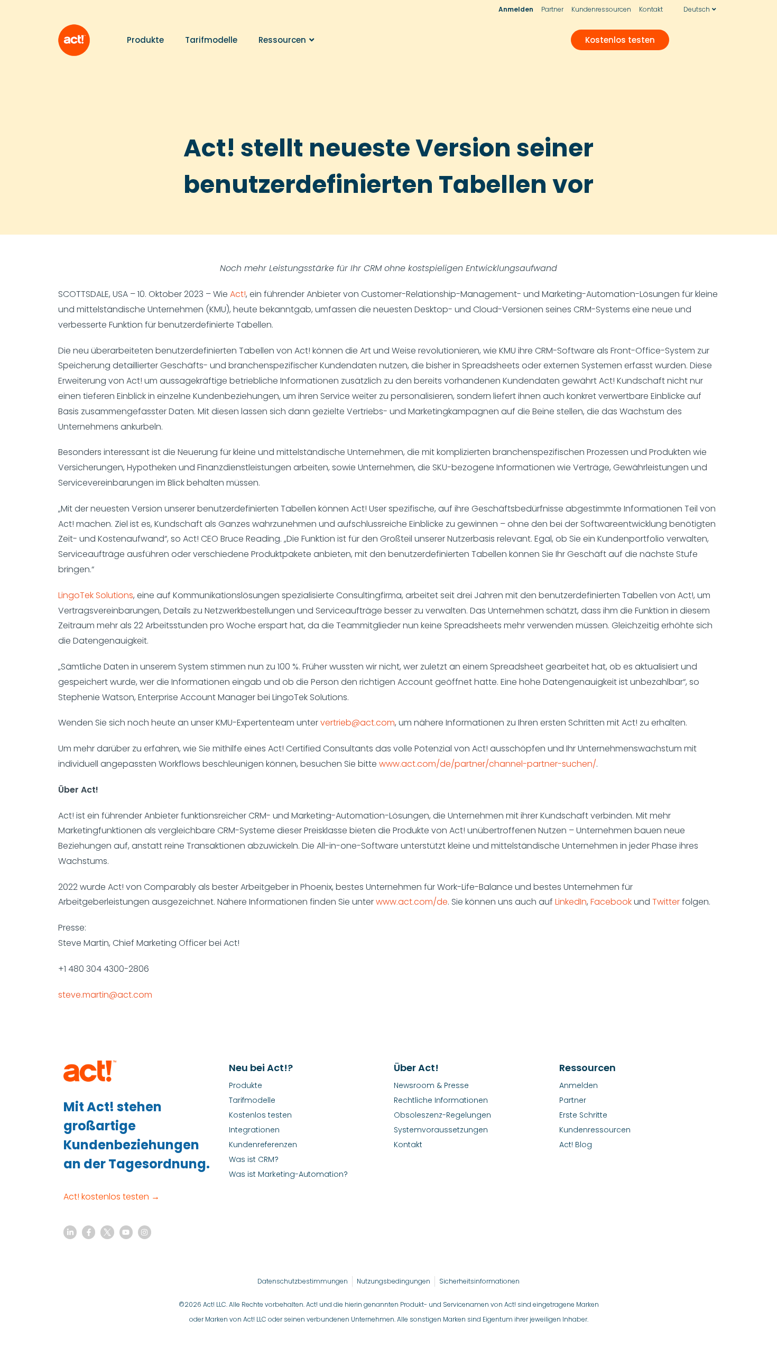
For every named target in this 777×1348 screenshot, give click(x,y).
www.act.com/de (412, 902)
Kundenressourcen (601, 9)
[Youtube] (126, 1232)
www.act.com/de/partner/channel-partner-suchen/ (487, 764)
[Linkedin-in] (70, 1232)
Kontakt (651, 9)
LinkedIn (571, 902)
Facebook (611, 902)
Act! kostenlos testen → (111, 1197)
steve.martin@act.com (105, 995)
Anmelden (515, 9)
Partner (552, 9)
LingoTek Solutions (95, 595)
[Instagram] (144, 1232)
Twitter (666, 902)
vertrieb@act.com (357, 723)
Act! (238, 294)
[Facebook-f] (88, 1232)
